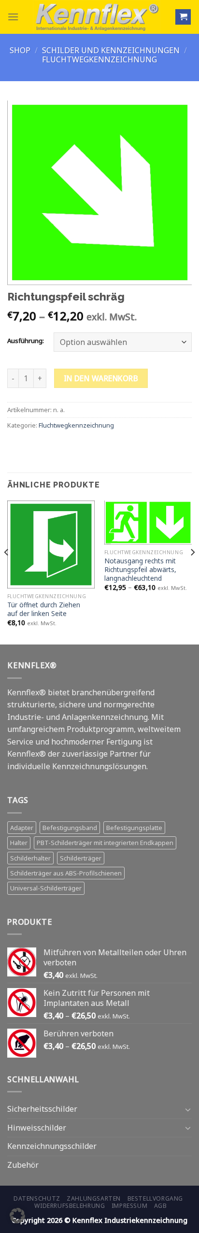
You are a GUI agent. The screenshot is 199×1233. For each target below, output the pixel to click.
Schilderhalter (30, 858)
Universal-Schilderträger (46, 888)
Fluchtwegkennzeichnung (99, 59)
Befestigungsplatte (134, 827)
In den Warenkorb (101, 378)
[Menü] (13, 17)
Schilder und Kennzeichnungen (111, 50)
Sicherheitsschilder (42, 1109)
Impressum (130, 1206)
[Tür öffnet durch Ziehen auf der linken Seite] (51, 544)
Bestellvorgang (156, 1198)
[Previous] (7, 572)
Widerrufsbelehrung (69, 1206)
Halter (19, 842)
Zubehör (23, 1165)
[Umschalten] (188, 1109)
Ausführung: (25, 341)
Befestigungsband (70, 827)
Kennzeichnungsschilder (52, 1146)
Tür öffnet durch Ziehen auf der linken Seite (43, 609)
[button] (17, 1215)
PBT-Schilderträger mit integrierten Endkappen (105, 842)
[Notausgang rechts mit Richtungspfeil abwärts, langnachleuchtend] (148, 523)
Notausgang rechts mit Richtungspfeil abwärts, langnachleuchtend (140, 569)
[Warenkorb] (183, 17)
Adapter (21, 827)
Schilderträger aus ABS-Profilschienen (66, 873)
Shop (20, 50)
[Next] (192, 572)
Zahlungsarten (94, 1198)
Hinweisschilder (36, 1127)
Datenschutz (37, 1198)
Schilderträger (80, 858)
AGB (160, 1206)
